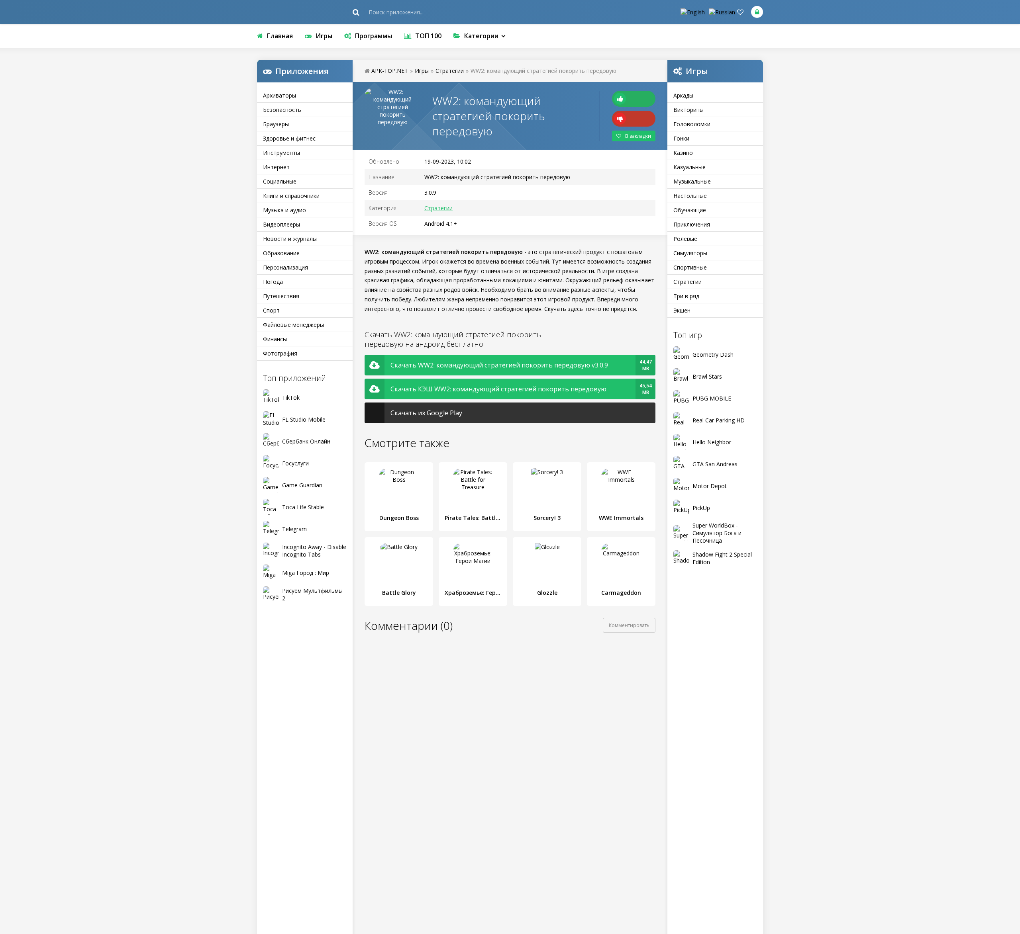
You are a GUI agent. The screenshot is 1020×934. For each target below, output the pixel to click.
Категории (481, 35)
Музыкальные (692, 181)
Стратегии (687, 281)
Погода (273, 281)
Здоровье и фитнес (289, 138)
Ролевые (685, 238)
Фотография (280, 353)
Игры (324, 35)
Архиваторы (279, 95)
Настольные (690, 195)
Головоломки (691, 124)
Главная (280, 35)
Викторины (688, 109)
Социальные (279, 181)
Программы (373, 35)
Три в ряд (686, 296)
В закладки (638, 136)
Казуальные (689, 167)
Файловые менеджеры (293, 324)
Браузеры (276, 124)
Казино (683, 152)
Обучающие (689, 210)
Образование (281, 253)
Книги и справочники (291, 195)
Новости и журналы (290, 238)
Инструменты (281, 152)
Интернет (276, 167)
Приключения (691, 224)
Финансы (275, 339)
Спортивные (690, 267)
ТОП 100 (428, 35)
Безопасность (282, 109)
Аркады (683, 95)
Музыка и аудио (284, 210)
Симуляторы (690, 253)
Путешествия (281, 296)
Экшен (681, 310)
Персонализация (285, 267)
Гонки (681, 138)
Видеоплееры (281, 224)
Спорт (271, 310)
